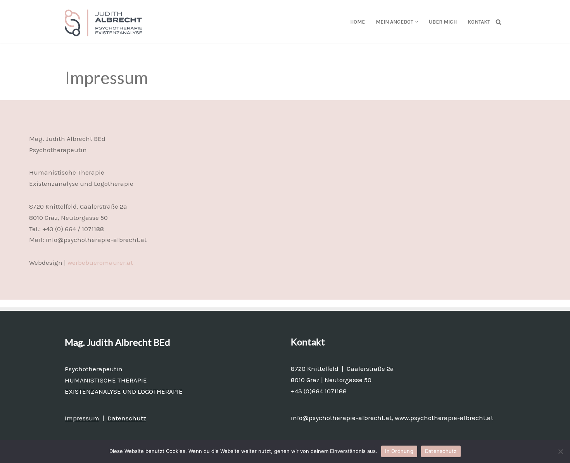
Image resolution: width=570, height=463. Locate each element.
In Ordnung (399, 451)
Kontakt (479, 22)
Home (357, 22)
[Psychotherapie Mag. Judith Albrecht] (105, 21)
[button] (416, 22)
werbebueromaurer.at (100, 262)
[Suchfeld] (498, 22)
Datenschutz (126, 418)
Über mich (443, 22)
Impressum (82, 418)
